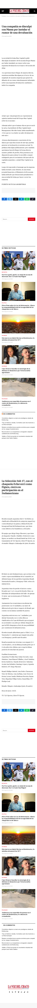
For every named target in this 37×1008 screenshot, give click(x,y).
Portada (4, 16)
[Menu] (3, 11)
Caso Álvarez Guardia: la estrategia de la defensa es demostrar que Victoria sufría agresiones (16, 370)
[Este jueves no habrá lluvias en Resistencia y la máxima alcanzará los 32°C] (18, 324)
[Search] (34, 11)
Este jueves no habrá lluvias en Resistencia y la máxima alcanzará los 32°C (18, 339)
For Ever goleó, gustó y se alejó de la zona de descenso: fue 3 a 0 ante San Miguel (17, 275)
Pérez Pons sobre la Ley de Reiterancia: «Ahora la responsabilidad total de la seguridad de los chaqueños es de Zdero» (18, 307)
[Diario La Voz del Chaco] (19, 11)
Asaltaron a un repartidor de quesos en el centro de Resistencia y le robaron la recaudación (16, 403)
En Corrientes (9, 414)
